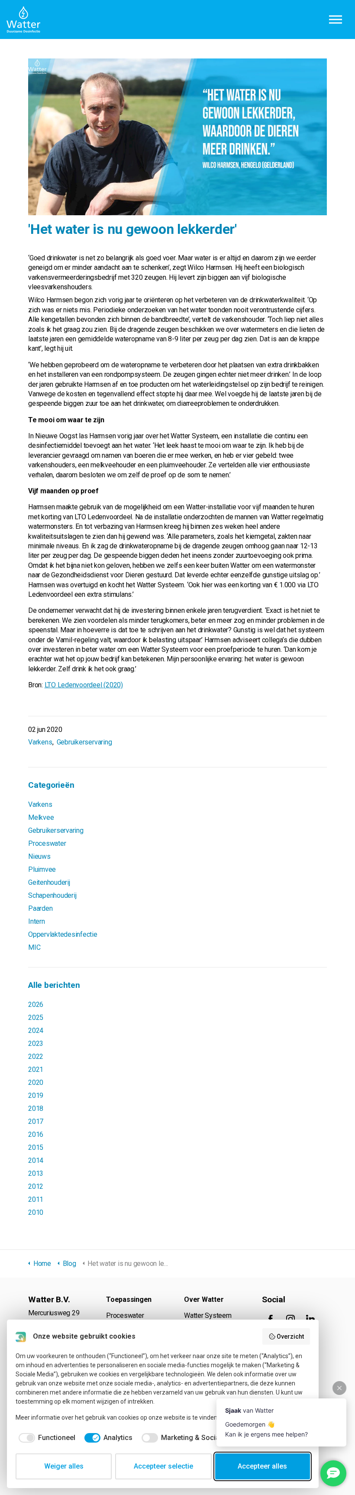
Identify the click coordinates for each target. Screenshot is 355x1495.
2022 (35, 1056)
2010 (35, 1212)
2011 (35, 1199)
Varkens (40, 742)
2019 (35, 1095)
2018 (35, 1108)
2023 (35, 1043)
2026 (35, 1004)
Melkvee (41, 817)
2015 (35, 1147)
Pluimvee (42, 869)
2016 (35, 1134)
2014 (35, 1160)
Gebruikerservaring (84, 742)
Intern (36, 921)
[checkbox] (45, 1438)
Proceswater (47, 843)
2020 (35, 1082)
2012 (35, 1186)
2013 (35, 1173)
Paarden (40, 908)
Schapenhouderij (52, 895)
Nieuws (39, 856)
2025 (35, 1017)
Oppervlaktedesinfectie (62, 934)
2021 (35, 1069)
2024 (35, 1030)
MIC (34, 947)
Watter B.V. (23, 19)
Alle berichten (54, 985)
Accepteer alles (262, 1466)
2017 (35, 1121)
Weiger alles (64, 1466)
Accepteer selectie (163, 1466)
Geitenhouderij (49, 882)
